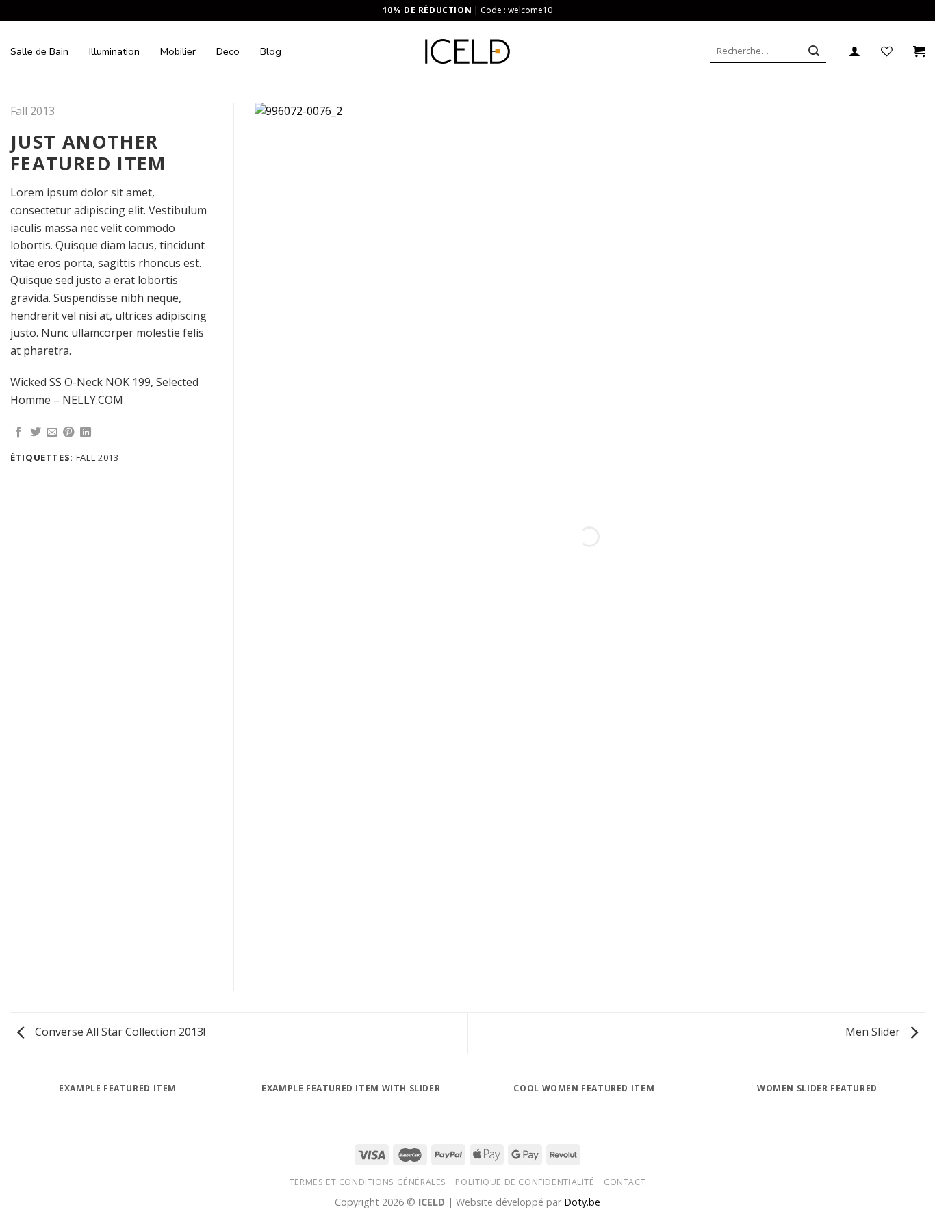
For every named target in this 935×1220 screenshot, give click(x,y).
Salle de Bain (39, 51)
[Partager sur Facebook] (18, 433)
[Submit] (813, 51)
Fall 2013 (32, 110)
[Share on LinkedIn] (85, 433)
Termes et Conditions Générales (368, 1182)
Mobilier (178, 51)
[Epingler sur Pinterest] (68, 433)
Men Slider (874, 1031)
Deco (228, 51)
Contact (624, 1182)
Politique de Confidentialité (524, 1182)
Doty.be (582, 1201)
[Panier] (919, 51)
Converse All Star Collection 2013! (118, 1031)
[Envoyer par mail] (52, 433)
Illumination (114, 51)
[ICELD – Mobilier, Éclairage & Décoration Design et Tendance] (468, 51)
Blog (270, 51)
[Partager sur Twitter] (35, 433)
